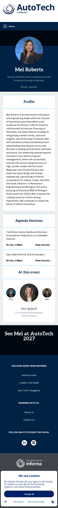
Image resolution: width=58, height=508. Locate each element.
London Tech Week (29, 382)
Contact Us (29, 419)
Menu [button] (12, 26)
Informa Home (29, 375)
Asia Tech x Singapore (29, 390)
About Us (29, 412)
